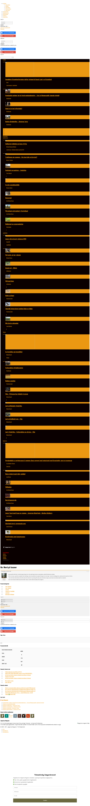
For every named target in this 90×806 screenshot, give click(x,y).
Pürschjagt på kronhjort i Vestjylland (16, 211)
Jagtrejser (7, 10)
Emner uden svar (8, 682)
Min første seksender (11, 323)
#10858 (87, 571)
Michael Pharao (9, 258)
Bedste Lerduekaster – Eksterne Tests (12, 706)
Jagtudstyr (7, 5)
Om (4, 729)
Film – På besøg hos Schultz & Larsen (16, 394)
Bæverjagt (8, 198)
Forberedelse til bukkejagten (14, 368)
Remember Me (3, 26)
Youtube (4, 557)
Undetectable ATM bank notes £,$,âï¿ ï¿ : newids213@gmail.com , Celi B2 (19, 692)
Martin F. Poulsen (9, 160)
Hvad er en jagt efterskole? (13, 108)
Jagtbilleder (5, 14)
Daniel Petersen (9, 526)
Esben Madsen (9, 516)
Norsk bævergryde (10, 500)
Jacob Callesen (9, 326)
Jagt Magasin (5, 700)
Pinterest (4, 555)
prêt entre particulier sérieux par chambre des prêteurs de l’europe (18, 675)
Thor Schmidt (9, 173)
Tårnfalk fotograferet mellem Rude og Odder (19, 309)
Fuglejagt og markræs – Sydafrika (15, 170)
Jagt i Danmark (8, 586)
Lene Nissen (8, 477)
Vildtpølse (8, 487)
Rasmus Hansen (9, 188)
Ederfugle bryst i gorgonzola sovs (15, 523)
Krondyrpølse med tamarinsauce (15, 536)
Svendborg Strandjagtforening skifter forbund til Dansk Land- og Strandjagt (28, 79)
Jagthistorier (6, 13)
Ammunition (8, 9)
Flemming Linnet (9, 298)
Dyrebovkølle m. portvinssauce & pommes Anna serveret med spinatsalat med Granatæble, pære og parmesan (38, 460)
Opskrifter (5, 17)
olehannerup (8, 271)
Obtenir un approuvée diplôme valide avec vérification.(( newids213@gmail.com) (20, 688)
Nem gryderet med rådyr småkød (15, 474)
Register (2, 29)
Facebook (4, 558)
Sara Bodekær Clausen (10, 463)
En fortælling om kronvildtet (13, 352)
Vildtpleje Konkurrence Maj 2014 (18, 149)
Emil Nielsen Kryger (10, 201)
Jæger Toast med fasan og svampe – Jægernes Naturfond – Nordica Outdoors (28, 513)
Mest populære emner (9, 681)
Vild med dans (9, 281)
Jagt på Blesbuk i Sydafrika (13, 406)
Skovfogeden (8, 227)
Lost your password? (5, 27)
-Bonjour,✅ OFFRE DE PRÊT (10, 694)
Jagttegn (7, 589)
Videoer (4, 15)
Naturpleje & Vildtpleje (9, 594)
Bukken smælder (10, 381)
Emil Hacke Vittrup (9, 214)
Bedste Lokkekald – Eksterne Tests (11, 708)
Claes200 (8, 242)
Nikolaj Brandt (9, 354)
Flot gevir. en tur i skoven (13, 255)
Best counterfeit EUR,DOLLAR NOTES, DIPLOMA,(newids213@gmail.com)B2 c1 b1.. (20, 689)
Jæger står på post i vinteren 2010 (15, 239)
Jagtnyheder (14, 85)
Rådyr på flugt (9, 295)
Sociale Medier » (6, 560)
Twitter (4, 554)
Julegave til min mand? (9, 676)
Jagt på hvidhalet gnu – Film (13, 419)
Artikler (4, 3)
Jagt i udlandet (8, 588)
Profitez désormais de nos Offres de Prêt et (13, 672)
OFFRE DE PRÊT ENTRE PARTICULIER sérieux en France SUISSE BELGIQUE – (19, 673)
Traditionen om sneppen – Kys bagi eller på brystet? (21, 157)
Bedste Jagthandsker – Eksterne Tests (12, 709)
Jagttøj (6, 6)
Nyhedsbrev (6, 732)
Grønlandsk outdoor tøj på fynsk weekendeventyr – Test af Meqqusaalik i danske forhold (32, 95)
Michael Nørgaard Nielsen (11, 147)
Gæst (7, 82)
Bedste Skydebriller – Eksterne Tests (16, 121)
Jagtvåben (7, 7)
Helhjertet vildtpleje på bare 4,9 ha (16, 144)
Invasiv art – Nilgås (11, 268)
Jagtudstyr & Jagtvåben (9, 591)
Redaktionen (8, 98)
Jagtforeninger (9, 85)
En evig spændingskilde (12, 185)
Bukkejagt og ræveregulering (14, 224)
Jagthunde (7, 593)
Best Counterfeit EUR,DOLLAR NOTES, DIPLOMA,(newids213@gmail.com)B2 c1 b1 (20, 691)
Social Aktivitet (6, 552)
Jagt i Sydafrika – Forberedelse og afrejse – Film (20, 432)
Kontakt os (5, 730)
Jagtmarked (5, 11)
